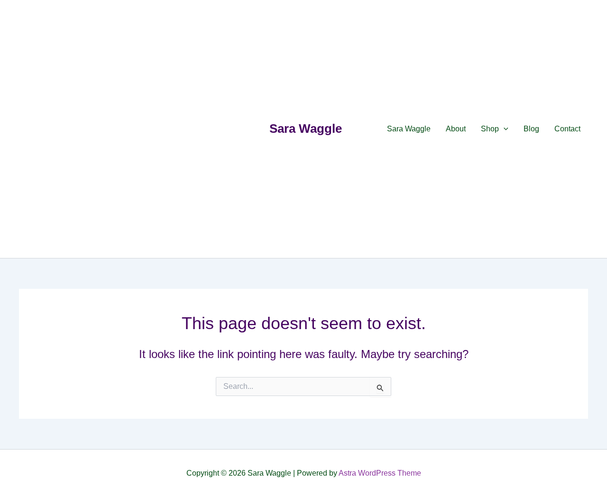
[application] (503, 129)
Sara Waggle (305, 128)
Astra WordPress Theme (380, 473)
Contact (567, 129)
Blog (531, 129)
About (456, 129)
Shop (490, 129)
